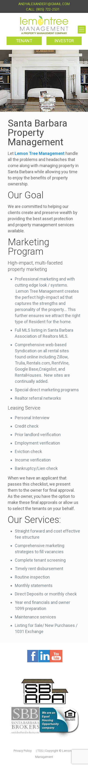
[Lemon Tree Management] (44, 24)
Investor (64, 40)
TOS (40, 750)
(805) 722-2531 (48, 9)
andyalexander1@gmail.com (44, 4)
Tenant (24, 40)
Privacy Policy (23, 750)
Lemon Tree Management (40, 153)
